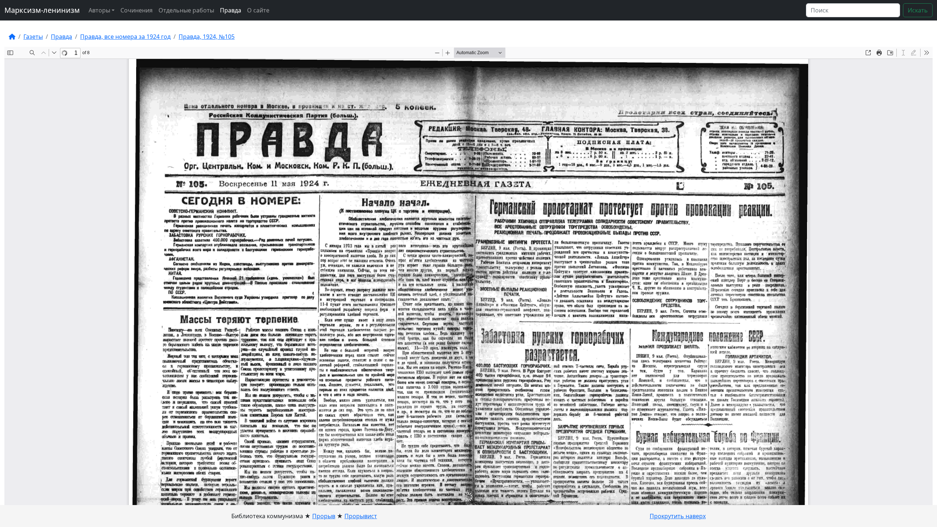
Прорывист (360, 516)
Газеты (33, 37)
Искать (918, 10)
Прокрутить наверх (678, 516)
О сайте (258, 10)
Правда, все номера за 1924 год (125, 37)
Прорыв (323, 516)
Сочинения (136, 10)
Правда (230, 10)
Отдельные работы (186, 10)
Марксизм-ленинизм (42, 10)
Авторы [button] (99, 10)
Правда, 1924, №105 (207, 37)
